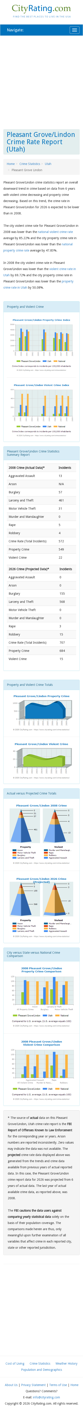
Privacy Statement (33, 1385)
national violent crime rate (55, 232)
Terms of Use (58, 1385)
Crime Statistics (29, 164)
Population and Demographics (41, 1369)
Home (11, 164)
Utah (48, 164)
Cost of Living (15, 1363)
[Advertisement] (41, 81)
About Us (11, 1385)
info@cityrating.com (46, 1397)
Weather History (66, 1363)
